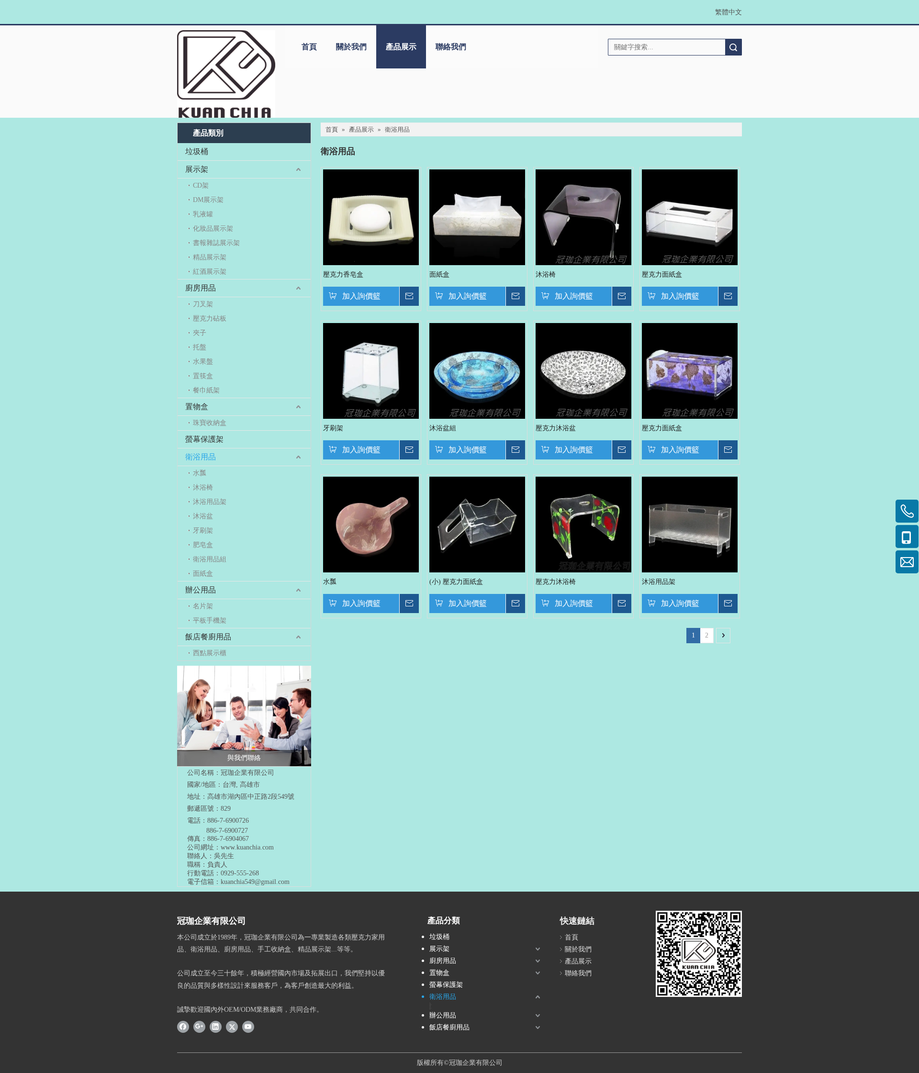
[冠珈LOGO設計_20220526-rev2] (226, 74)
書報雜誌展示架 (216, 242)
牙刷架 (203, 530)
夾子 (199, 332)
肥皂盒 (203, 544)
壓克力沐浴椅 (556, 581)
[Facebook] (183, 1026)
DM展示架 (208, 199)
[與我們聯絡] (244, 716)
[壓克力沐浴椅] (583, 523)
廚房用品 (200, 288)
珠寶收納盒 (209, 422)
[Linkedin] (216, 1026)
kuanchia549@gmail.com (255, 881)
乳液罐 (203, 214)
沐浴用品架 (209, 501)
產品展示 (401, 47)
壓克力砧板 (209, 318)
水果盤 (203, 361)
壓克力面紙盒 (662, 274)
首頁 (309, 47)
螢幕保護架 (204, 439)
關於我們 (351, 47)
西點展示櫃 (209, 653)
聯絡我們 (451, 47)
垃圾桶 (196, 151)
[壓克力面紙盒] (690, 216)
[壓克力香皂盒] (371, 216)
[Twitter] (232, 1026)
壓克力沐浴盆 (556, 428)
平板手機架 (209, 620)
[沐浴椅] (583, 216)
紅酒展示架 (209, 271)
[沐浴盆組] (477, 370)
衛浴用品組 (209, 559)
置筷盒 (203, 376)
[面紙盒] (477, 216)
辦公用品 (200, 590)
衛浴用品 (200, 457)
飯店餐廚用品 (208, 637)
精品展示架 (209, 257)
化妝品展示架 (213, 228)
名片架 (203, 606)
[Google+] (199, 1026)
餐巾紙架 (206, 390)
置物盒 (196, 406)
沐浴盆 (203, 516)
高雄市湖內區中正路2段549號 (250, 796)
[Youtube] (248, 1026)
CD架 (201, 185)
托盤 (199, 347)
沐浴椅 (203, 487)
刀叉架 (203, 304)
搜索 (733, 47)
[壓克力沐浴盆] (583, 370)
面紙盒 (203, 573)
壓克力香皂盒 (343, 274)
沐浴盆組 (442, 428)
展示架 (196, 169)
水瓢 (199, 473)
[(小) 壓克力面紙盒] (477, 523)
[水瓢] (371, 523)
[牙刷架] (371, 370)
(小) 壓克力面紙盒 (456, 581)
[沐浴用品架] (690, 523)
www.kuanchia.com (247, 847)
